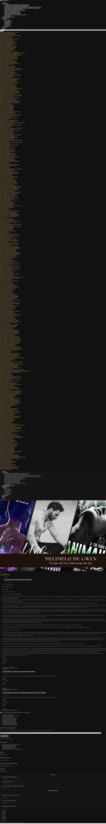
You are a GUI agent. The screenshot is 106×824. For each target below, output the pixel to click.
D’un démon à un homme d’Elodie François (9, 214)
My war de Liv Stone (4, 265)
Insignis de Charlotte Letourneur (7, 40)
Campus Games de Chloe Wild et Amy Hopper (10, 192)
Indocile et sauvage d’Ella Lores (7, 363)
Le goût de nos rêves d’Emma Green (8, 80)
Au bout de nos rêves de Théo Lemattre (9, 284)
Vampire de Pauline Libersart (6, 59)
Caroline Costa (7, 23)
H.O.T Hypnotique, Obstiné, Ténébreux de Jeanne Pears (12, 425)
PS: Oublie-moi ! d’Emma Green (7, 449)
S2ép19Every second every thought (9, 718)
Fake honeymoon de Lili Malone (7, 48)
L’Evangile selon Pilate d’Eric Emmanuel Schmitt (10, 55)
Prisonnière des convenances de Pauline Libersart (11, 224)
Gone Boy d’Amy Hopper (5, 245)
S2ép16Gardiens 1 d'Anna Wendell (9, 721)
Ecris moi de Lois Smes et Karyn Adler (8, 116)
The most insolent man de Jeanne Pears (9, 244)
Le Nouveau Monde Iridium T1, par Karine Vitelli (10, 314)
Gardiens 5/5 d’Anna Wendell (6, 36)
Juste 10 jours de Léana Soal (6, 279)
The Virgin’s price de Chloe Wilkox (7, 395)
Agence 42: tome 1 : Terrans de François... (9, 446)
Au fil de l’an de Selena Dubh (6, 460)
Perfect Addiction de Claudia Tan (7, 358)
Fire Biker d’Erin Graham (5, 238)
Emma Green (7, 20)
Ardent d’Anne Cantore (5, 379)
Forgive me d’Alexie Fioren (6, 469)
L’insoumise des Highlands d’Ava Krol (8, 165)
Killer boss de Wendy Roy (5, 352)
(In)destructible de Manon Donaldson (8, 87)
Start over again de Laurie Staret (7, 86)
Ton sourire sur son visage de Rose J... (8, 441)
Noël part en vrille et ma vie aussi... (7, 386)
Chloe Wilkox (7, 22)
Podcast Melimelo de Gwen (8, 16)
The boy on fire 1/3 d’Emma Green (7, 157)
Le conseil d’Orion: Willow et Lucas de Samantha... (11, 393)
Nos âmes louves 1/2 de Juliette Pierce (8, 89)
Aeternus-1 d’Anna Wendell (6, 45)
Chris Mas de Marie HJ (5, 148)
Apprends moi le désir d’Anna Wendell (8, 468)
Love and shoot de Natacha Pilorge (8, 230)
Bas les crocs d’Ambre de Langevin (8, 221)
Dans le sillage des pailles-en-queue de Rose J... (10, 376)
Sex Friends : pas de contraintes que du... (9, 401)
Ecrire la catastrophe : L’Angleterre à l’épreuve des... (11, 362)
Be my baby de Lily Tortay (6, 374)
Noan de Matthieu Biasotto (6, 262)
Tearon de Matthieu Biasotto (6, 206)
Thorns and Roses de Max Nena (7, 84)
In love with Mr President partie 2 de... (8, 181)
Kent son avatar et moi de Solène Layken (9, 193)
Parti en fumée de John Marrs (6, 290)
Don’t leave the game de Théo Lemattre (9, 197)
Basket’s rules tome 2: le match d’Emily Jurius (10, 266)
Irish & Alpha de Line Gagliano (6, 178)
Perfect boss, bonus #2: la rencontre (12, 13)
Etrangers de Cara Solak (5, 463)
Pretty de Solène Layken (5, 209)
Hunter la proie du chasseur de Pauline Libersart (10, 186)
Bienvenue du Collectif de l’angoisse (8, 99)
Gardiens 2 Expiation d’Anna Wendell (8, 47)
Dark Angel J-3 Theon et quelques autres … (9, 120)
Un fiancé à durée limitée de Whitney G (8, 423)
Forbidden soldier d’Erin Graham (7, 64)
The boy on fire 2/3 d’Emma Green (7, 155)
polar (3, 27)
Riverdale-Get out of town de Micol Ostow (9, 394)
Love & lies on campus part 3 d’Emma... (8, 305)
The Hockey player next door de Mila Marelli (10, 78)
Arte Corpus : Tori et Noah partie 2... (8, 319)
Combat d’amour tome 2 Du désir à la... (8, 431)
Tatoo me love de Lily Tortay (6, 271)
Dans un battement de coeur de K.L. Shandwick (10, 451)
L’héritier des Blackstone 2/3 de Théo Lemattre (10, 124)
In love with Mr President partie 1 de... (8, 182)
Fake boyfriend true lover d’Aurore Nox (8, 189)
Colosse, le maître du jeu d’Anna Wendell (9, 242)
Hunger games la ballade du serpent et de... (9, 54)
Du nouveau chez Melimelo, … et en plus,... (9, 324)
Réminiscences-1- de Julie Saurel (7, 129)
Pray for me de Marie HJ (5, 145)
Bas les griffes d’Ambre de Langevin (8, 194)
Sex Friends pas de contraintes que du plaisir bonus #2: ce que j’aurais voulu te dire (22, 7)
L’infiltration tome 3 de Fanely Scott (8, 306)
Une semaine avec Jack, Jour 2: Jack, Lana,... (9, 417)
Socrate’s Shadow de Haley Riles (7, 177)
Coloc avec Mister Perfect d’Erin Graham (9, 137)
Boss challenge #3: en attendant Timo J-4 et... (10, 341)
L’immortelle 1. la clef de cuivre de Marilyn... (9, 287)
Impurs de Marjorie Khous (6, 50)
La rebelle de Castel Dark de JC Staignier (9, 366)
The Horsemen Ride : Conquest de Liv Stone (10, 455)
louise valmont (7, 25)
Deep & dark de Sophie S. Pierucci (7, 434)
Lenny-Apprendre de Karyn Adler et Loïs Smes (10, 205)
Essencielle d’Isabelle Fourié (6, 77)
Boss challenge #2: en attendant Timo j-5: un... (10, 342)
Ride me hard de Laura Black (6, 123)
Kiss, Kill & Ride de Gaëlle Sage (7, 465)
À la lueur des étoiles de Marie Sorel (8, 396)
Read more (4, 688)
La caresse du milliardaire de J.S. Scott (8, 356)
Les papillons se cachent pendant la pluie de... (10, 311)
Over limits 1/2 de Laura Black (6, 108)
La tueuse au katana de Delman (7, 447)
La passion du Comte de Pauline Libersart (9, 215)
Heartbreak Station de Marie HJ (7, 293)
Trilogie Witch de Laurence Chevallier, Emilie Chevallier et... (13, 53)
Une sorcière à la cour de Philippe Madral (9, 331)
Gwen (10, 582)
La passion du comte (17, 594)
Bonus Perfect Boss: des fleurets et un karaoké (10, 226)
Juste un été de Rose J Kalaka (6, 316)
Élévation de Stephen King (6, 439)
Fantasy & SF (5, 26)
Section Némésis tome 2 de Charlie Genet (9, 188)
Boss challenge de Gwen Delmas (7, 345)
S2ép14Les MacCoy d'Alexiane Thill (9, 723)
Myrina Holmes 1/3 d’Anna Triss (7, 110)
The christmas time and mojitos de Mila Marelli (10, 35)
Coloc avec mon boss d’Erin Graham (8, 298)
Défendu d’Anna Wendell (5, 351)
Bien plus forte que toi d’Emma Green (8, 255)
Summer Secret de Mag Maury (7, 312)
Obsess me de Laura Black (6, 269)
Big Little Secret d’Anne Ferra (6, 289)
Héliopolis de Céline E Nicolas (6, 184)
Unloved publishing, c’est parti (6, 74)
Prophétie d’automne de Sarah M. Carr (8, 433)
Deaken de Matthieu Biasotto (6, 299)
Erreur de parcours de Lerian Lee (7, 335)
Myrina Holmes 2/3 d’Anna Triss (7, 76)
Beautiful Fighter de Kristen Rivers (7, 420)
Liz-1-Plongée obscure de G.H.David (8, 326)
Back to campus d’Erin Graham (7, 196)
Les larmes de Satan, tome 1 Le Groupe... (9, 320)
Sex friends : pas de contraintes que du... (9, 399)
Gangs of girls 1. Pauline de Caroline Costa (9, 246)
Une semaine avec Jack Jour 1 (6, 418)
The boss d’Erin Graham (5, 459)
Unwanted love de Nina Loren (6, 236)
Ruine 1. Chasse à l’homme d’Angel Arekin (9, 100)
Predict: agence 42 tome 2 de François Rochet (10, 347)
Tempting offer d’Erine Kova (6, 368)
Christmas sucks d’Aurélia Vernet (7, 405)
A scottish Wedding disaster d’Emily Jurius (9, 248)
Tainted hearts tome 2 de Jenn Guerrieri (9, 183)
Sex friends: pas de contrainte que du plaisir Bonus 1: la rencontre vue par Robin (22, 8)
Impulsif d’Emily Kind (4, 223)
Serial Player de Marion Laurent (7, 198)
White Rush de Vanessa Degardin (7, 33)
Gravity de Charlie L (4, 231)
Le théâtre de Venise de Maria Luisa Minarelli (10, 268)
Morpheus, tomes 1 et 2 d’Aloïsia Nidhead (9, 297)
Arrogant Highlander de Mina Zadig (8, 216)
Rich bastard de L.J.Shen (5, 127)
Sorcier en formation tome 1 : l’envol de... (9, 365)
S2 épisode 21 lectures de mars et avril (10, 715)
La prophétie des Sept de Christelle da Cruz (9, 354)
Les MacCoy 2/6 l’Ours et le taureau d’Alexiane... (10, 69)
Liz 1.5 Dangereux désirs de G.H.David (8, 294)
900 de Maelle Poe (4, 241)
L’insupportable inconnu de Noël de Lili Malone (10, 253)
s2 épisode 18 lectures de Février (9, 719)
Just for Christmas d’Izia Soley (6, 150)
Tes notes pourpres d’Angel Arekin (7, 170)
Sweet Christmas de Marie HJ (6, 93)
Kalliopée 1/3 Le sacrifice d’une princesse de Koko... (11, 142)
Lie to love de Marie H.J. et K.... (6, 228)
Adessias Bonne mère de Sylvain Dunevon (9, 82)
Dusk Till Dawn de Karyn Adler (6, 105)
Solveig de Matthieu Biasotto (6, 131)
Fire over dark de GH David (6, 175)
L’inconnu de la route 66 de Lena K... (8, 426)
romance (4, 19)
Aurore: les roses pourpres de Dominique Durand (11, 428)
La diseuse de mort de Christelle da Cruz (9, 79)
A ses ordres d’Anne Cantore (6, 283)
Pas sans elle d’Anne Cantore (6, 229)
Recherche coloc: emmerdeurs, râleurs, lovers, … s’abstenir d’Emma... (15, 370)
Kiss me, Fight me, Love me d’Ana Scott (9, 195)
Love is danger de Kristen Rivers (7, 113)
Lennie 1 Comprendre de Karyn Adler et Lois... (10, 220)
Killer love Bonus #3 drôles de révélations (13, 9)
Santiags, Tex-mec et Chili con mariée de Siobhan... (11, 88)
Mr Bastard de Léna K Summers (7, 207)
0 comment (10, 666)
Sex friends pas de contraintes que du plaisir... (10, 380)
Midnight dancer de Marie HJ (6, 133)
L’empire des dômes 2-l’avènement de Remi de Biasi (12, 369)
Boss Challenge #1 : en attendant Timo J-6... (9, 343)
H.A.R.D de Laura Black (5, 233)
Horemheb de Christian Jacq (6, 304)
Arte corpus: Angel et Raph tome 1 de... (8, 256)
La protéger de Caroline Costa (7, 410)
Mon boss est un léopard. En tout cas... (8, 199)
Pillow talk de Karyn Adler (5, 37)
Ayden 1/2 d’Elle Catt (4, 141)
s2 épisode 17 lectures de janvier (9, 720)
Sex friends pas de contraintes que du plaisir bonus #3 (16, 5)
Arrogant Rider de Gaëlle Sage (6, 227)
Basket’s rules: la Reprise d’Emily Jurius (8, 270)
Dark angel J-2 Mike (4, 119)
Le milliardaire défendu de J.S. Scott (8, 461)
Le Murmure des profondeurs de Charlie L (9, 156)
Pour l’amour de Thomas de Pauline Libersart (10, 367)
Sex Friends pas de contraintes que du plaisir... (10, 388)
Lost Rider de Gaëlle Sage (5, 422)
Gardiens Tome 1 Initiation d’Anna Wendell (9, 52)
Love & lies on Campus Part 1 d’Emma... (8, 333)
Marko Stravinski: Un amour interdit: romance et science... (12, 357)
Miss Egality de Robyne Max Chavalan (8, 325)
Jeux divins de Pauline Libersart (7, 272)
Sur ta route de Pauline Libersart (7, 135)
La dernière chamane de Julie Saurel (8, 213)
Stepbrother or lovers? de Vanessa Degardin (10, 92)
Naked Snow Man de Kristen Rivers (8, 151)
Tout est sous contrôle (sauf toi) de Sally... (9, 164)
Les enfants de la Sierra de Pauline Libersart (9, 332)
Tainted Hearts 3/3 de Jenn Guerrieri (8, 153)
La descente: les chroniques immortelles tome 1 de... (11, 364)
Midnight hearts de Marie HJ (6, 125)
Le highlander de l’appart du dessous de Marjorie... (11, 169)
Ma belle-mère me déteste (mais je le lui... (9, 443)
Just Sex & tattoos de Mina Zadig (7, 146)
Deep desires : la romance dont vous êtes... (9, 273)
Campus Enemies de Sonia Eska (7, 132)
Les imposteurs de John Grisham (7, 452)
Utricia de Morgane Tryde (5, 382)
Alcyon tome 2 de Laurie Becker (7, 385)
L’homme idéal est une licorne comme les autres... (11, 390)
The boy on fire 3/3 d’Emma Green (7, 149)
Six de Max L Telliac (4, 65)
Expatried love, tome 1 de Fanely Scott (8, 234)
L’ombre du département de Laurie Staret (9, 330)
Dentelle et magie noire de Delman (8, 288)
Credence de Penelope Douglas (7, 107)
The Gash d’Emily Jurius (5, 361)
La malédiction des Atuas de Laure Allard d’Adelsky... (11, 277)
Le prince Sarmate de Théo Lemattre (8, 322)
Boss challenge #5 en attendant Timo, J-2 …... (10, 337)
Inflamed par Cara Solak (5, 373)
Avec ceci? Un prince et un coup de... (8, 250)
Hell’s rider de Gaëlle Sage (5, 103)
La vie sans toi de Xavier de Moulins (8, 464)
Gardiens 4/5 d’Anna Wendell (6, 39)
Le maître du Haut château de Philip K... (8, 56)
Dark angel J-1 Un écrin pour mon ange (8, 118)
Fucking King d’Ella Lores (5, 163)
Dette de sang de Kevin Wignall (7, 419)
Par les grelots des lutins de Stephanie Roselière (11, 95)
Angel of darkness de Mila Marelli (7, 49)
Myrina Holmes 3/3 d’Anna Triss (7, 67)
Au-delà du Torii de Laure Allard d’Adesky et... (10, 130)
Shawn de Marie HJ (4, 208)
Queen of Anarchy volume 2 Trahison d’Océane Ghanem (12, 122)
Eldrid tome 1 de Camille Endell (7, 258)
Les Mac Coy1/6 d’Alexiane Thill (7, 70)
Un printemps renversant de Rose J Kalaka (9, 172)
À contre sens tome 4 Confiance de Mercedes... (10, 384)
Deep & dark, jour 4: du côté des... (7, 415)
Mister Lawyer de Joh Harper (6, 453)
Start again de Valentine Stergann (7, 377)
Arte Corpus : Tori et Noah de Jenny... (8, 344)
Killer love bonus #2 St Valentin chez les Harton (14, 10)
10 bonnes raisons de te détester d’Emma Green (10, 430)
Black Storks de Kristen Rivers (6, 329)
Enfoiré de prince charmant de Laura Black (9, 210)
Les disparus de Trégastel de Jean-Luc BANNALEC (11, 437)
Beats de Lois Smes (4, 162)
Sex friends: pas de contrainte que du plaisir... (10, 391)
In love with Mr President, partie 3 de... (8, 180)
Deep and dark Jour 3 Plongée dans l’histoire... (10, 416)
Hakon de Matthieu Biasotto (6, 225)
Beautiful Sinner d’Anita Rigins (6, 139)
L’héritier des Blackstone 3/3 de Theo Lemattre (10, 114)
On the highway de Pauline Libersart (8, 317)
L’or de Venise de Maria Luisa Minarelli (8, 408)
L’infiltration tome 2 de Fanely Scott (8, 440)
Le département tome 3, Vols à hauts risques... (10, 338)
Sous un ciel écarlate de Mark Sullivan (8, 383)
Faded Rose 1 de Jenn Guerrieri (7, 96)
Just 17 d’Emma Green (5, 389)
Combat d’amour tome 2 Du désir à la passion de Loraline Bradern (24, 692)
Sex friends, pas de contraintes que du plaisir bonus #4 (16, 4)
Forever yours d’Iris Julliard (6, 281)
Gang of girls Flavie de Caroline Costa (8, 212)
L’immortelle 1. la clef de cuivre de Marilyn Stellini (18, 671)
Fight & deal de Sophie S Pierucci (7, 112)
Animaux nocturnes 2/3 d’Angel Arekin (8, 85)
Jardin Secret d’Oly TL (5, 143)
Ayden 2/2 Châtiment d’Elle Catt (7, 138)
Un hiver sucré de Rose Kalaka (7, 219)
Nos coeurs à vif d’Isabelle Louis (7, 276)
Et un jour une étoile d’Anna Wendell (8, 251)
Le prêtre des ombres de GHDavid (7, 359)
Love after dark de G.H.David (6, 421)
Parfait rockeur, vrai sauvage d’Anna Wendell (10, 111)
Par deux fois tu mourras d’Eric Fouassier (9, 458)
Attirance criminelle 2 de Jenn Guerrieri (8, 412)
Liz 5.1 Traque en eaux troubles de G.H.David (9, 252)
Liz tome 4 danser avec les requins (7, 257)
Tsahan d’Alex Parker (4, 323)
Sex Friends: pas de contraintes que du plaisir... (10, 400)
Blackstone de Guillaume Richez (7, 154)
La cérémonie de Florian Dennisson (8, 44)
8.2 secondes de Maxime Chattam (7, 34)
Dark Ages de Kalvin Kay (5, 152)
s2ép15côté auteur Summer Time (9, 722)
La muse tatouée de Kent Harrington (8, 444)
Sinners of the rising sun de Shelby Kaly (8, 57)
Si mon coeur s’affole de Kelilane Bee (8, 185)
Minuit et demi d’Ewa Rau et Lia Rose (8, 60)
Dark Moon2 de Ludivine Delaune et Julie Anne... (10, 75)
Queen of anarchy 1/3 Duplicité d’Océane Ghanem (11, 140)
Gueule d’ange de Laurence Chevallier (8, 46)
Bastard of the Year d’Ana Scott (7, 274)
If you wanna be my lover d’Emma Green (9, 187)
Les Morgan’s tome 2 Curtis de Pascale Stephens (11, 348)
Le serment (2, 217)
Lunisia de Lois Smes (4, 166)
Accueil (3, 2)
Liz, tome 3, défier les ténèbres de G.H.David (10, 263)
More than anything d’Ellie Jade (7, 71)
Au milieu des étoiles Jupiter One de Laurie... (10, 161)
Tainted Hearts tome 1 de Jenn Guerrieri (9, 261)
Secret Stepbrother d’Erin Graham (7, 260)
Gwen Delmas (5, 3)
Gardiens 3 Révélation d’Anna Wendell (8, 42)
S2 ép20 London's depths (7, 716)
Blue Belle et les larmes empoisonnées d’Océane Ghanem (13, 457)
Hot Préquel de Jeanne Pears (6, 171)
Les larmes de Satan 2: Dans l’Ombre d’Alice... (10, 302)
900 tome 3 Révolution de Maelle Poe (8, 239)
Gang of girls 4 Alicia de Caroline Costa (8, 176)
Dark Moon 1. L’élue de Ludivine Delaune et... (9, 102)
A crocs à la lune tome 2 (5, 167)
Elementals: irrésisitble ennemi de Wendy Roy (10, 101)
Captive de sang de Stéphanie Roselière (9, 173)
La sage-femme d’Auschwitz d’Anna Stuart (9, 32)
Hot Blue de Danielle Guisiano (6, 202)
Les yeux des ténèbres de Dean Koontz (9, 350)
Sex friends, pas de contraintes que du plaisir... (10, 372)
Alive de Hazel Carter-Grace (6, 301)
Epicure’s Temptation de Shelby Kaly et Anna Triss (11, 68)
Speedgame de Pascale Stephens (7, 448)
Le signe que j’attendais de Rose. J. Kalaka (9, 353)
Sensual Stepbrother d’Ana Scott (7, 308)
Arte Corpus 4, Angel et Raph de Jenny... (9, 237)
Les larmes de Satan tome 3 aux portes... (9, 280)
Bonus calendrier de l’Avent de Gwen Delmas (10, 97)
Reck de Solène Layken (5, 201)
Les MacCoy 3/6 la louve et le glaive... (8, 66)
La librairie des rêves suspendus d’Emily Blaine (10, 427)
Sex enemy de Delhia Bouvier (6, 218)
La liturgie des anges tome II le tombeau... (9, 466)
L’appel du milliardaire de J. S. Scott (8, 313)
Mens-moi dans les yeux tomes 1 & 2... (8, 334)
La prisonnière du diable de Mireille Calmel (9, 409)
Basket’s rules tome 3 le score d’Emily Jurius (10, 247)
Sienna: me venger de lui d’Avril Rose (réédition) (10, 378)
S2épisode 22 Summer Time (8, 714)
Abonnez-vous (4, 736)
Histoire (4, 29)
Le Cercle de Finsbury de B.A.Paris (7, 203)
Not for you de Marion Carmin (6, 375)
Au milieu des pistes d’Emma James (8, 249)
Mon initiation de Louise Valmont (7, 450)
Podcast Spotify (5, 18)
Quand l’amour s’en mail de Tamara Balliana (10, 436)
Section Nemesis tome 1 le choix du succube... (10, 235)
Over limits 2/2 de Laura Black (6, 106)
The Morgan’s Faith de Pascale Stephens (9, 295)
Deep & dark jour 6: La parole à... (7, 414)
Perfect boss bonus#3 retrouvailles (12, 12)
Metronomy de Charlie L (5, 259)
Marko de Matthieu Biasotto (6, 174)
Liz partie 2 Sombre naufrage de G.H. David (9, 303)
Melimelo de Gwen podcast (24, 712)
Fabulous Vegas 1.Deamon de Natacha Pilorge (10, 411)
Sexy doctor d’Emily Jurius (6, 310)
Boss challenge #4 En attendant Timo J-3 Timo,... (11, 340)
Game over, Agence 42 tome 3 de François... (9, 346)
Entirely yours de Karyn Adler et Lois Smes (9, 90)
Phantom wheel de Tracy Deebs (7, 462)
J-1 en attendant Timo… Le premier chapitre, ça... (10, 336)
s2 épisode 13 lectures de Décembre (9, 724)
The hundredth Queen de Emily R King (8, 315)
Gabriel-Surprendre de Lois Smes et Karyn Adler (10, 128)
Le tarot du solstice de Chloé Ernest (8, 61)
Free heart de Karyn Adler (5, 406)
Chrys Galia (6, 24)
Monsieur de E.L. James (5, 407)
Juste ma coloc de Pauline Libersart (8, 160)
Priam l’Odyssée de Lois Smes (7, 109)
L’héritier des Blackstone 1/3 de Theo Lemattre (10, 134)
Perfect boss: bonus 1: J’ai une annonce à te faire (15, 14)
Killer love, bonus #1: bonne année (11, 11)
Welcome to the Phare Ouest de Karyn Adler (10, 38)
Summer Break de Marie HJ (6, 117)
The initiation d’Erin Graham (6, 442)
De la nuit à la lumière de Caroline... (7, 285)
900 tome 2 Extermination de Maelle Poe (9, 240)
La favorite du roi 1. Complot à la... (7, 429)
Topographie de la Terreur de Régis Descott (10, 91)
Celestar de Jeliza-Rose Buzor (6, 397)
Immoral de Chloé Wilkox (5, 432)
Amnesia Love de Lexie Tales (6, 204)
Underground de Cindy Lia (6, 327)
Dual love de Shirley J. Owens (6, 267)
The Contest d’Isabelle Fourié (6, 43)
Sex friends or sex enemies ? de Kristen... (9, 278)
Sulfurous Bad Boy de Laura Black (7, 309)
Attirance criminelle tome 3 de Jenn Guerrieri (10, 355)
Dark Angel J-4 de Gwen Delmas (7, 121)
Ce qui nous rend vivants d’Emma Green (9, 58)
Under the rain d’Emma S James (7, 282)
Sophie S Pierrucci (8, 21)
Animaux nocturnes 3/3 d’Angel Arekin (8, 72)
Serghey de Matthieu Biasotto (6, 159)
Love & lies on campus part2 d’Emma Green (10, 321)
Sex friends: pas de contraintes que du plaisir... (10, 398)
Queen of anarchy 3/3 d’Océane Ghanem (9, 81)
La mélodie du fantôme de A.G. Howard (9, 387)
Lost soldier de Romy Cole (6, 291)
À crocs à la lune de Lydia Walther (7, 191)
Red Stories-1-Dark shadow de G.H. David (9, 144)
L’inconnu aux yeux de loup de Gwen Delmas (10, 300)
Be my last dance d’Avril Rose (6, 292)
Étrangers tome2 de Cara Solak (7, 438)
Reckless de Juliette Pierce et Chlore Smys (9, 63)
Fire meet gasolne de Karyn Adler (7, 98)
